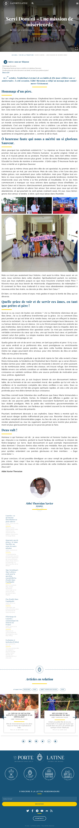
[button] (77, 3)
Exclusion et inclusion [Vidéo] (12, 641)
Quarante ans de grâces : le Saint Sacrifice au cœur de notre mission (12, 544)
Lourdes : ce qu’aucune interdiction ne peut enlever (11, 519)
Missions (27, 689)
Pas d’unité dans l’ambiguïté (12, 600)
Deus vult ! (6, 72)
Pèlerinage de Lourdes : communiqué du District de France (12, 621)
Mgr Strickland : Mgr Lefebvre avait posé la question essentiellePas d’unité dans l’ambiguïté (12, 576)
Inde (35, 689)
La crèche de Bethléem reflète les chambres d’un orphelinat (19, 715)
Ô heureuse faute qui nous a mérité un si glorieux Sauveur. (21, 68)
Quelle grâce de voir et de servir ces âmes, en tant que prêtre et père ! (25, 70)
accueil (15, 55)
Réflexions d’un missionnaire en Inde (60, 714)
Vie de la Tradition (26, 55)
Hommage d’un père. (9, 66)
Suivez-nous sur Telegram (18, 62)
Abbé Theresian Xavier (48, 30)
